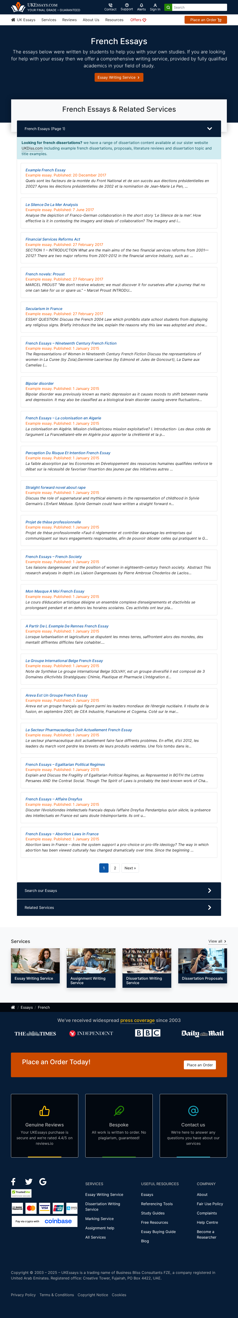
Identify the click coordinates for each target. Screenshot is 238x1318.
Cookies (119, 1294)
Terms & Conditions (57, 1294)
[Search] (168, 7)
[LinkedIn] (29, 1181)
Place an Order (204, 19)
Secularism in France (44, 308)
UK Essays (25, 19)
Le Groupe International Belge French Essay (64, 660)
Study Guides (153, 1213)
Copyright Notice (93, 1294)
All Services (95, 1237)
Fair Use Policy (210, 1203)
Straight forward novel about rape (56, 487)
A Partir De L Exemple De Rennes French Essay (67, 626)
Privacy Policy (23, 1294)
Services (48, 19)
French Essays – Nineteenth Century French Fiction (71, 343)
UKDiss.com (32, 148)
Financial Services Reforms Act (53, 239)
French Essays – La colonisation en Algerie (63, 418)
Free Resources (154, 1222)
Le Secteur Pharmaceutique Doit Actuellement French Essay (79, 730)
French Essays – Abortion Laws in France (62, 834)
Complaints (207, 1213)
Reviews (69, 19)
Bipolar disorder (40, 383)
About (202, 1194)
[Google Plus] (43, 1181)
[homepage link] (13, 1007)
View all (215, 941)
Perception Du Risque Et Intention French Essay (68, 452)
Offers (136, 19)
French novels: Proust (45, 274)
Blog (145, 1241)
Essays (27, 1007)
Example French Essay (46, 170)
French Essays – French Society (54, 556)
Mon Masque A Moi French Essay (55, 591)
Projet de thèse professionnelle (53, 522)
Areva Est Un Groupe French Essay (57, 695)
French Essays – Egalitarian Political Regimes (65, 764)
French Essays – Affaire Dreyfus (54, 799)
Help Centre (207, 1222)
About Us (91, 19)
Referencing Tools (157, 1203)
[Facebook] (15, 1181)
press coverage (137, 1020)
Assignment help (99, 1228)
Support (127, 9)
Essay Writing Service (117, 77)
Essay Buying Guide (158, 1231)
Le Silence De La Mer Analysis (52, 204)
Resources (114, 19)
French (44, 1007)
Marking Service (99, 1218)
